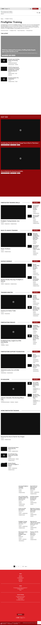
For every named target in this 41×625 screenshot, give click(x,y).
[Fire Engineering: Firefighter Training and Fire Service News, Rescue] (7, 12)
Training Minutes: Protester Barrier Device (36, 297)
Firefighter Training (5, 55)
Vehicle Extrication (10, 372)
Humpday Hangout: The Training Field (13, 78)
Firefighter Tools (35, 253)
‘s (4, 24)
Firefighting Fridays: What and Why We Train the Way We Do (36, 337)
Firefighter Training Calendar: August (23, 522)
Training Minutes (7, 313)
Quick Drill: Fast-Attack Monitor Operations (34, 487)
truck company (17, 28)
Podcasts (16, 64)
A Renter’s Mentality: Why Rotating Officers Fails (12, 398)
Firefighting (35, 254)
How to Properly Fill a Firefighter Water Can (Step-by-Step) (23, 498)
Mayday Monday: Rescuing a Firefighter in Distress (12, 280)
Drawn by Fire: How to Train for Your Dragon (12, 436)
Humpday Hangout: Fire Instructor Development (34, 498)
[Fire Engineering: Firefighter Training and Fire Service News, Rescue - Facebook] (4, 8)
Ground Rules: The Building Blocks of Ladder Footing (36, 247)
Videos (16, 81)
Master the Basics (5, 248)
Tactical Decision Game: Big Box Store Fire (13, 448)
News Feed (13, 55)
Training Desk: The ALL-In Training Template (36, 207)
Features (2, 223)
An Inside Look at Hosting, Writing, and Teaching (13, 60)
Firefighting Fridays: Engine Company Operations (36, 327)
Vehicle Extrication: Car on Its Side (10, 370)
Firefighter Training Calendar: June (10, 221)
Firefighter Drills (7, 223)
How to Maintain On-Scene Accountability (12, 171)
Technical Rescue (3, 372)
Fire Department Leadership (5, 173)
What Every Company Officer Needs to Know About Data (35, 509)
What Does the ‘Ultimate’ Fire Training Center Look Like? (35, 522)
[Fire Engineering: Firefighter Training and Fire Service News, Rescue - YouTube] (3, 8)
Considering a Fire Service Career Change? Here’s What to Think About (19, 143)
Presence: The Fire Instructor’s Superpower (34, 533)
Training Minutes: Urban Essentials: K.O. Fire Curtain (36, 308)
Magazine (16, 402)
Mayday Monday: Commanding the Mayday (36, 278)
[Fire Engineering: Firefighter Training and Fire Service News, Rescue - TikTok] (7, 8)
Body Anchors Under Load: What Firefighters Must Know (23, 533)
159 (23, 566)
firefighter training (17, 24)
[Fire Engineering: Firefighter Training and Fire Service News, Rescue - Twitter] (9, 8)
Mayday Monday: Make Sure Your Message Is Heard (36, 267)
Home (2, 18)
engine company (10, 28)
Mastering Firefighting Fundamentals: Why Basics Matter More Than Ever (36, 236)
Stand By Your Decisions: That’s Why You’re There (36, 396)
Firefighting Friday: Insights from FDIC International (11, 341)
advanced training (8, 27)
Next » (26, 566)
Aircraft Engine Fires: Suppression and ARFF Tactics (13, 455)
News (10, 55)
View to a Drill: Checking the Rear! (36, 216)
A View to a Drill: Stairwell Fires (22, 509)
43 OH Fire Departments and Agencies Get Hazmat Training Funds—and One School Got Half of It (14, 69)
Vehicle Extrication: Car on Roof (36, 356)
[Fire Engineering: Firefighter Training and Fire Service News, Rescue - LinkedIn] (6, 8)
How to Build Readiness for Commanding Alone (36, 384)
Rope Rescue (24, 539)
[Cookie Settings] (1, 623)
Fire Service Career (11, 64)
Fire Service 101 (28, 25)
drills (21, 25)
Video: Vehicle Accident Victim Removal (36, 366)
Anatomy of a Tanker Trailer (8, 310)
